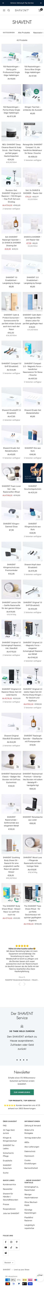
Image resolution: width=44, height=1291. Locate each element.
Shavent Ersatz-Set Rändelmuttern (11, 449)
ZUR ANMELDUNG (22, 1092)
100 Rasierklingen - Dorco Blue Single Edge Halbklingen (32, 69)
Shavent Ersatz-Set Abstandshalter (32, 411)
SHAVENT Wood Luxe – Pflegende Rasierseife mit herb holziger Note (32, 861)
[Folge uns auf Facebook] (5, 1242)
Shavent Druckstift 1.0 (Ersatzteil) (11, 411)
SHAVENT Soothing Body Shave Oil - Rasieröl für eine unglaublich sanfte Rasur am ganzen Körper (11, 864)
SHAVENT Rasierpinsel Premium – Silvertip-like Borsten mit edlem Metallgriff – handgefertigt (33, 779)
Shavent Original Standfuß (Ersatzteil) (11, 737)
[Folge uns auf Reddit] (5, 1253)
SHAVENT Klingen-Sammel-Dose (11, 525)
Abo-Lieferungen (31, 1147)
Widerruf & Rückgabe (29, 1131)
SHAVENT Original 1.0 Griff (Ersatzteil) (32, 603)
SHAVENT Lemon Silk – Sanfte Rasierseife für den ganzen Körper (11, 605)
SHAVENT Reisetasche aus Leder (33, 818)
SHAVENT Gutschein (7, 1166)
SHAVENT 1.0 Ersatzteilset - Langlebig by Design (11, 280)
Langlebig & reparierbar (29, 1226)
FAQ (4, 1125)
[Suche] (9, 10)
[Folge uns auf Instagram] (11, 1242)
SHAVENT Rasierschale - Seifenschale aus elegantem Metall (11, 821)
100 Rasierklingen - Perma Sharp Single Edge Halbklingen (11, 110)
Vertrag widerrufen (32, 1138)
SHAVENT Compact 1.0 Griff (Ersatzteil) (11, 364)
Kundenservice (9, 1184)
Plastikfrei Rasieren (28, 1219)
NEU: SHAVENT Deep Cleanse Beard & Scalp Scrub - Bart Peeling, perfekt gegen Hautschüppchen (11, 150)
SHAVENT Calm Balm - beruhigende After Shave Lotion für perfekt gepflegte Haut (33, 319)
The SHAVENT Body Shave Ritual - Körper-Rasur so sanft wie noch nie (11, 910)
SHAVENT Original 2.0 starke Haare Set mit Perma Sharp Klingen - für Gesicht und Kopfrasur (33, 695)
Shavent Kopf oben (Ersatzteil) (32, 566)
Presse (6, 1204)
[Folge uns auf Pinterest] (16, 1242)
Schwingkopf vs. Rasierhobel (31, 1188)
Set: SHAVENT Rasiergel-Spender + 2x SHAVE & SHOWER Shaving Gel (11, 241)
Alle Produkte (24, 32)
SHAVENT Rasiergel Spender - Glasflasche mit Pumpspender (32, 739)
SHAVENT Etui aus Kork (33, 449)
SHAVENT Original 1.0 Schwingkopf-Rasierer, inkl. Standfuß (11, 645)
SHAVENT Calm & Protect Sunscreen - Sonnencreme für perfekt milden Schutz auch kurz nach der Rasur (11, 322)
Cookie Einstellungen (30, 1162)
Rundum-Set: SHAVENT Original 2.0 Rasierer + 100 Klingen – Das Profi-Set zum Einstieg (11, 196)
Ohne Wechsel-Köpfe (31, 1203)
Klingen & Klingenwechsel (10, 1139)
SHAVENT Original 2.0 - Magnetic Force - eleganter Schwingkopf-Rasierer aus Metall (32, 648)
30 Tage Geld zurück (9, 1131)
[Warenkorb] (39, 10)
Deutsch (8, 1263)
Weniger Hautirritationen (31, 1196)
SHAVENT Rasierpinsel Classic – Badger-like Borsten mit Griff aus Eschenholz (11, 778)
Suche (5, 1173)
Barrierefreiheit (31, 1168)
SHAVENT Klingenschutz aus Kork (33, 527)
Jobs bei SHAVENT (11, 1213)
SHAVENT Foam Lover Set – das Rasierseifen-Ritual (11, 489)
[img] (22, 945)
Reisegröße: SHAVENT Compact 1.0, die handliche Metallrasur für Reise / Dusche (32, 148)
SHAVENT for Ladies (8, 1147)
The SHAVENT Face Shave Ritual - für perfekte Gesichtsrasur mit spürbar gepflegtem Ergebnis (32, 913)
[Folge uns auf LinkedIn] (16, 1247)
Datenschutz (29, 1151)
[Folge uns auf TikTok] (11, 1247)
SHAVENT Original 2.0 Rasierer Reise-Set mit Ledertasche (11, 692)
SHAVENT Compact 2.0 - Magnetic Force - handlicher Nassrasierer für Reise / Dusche (32, 369)
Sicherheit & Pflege (8, 1154)
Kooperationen (9, 1209)
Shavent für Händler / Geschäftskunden (10, 1196)
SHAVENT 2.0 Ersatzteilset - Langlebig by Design (32, 280)
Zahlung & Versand (32, 1125)
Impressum (29, 1156)
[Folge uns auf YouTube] (5, 1247)
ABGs (26, 1142)
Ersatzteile (7, 1160)
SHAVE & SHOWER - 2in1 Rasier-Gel (32, 238)
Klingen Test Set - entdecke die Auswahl (32, 108)
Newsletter (7, 1189)
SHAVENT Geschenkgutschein (32, 487)
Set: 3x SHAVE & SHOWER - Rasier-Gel (32, 191)
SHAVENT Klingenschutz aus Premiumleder (11, 567)
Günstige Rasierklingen (30, 1211)
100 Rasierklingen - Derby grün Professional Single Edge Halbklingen (11, 70)
